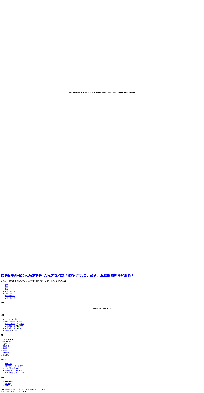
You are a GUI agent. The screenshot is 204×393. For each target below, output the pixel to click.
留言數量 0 (5, 350)
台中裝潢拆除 (10, 324)
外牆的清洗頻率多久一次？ (15, 373)
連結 (2, 377)
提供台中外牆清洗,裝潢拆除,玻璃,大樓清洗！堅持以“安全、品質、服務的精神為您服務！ (67, 275)
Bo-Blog (8, 384)
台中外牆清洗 (10, 321)
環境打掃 (8, 330)
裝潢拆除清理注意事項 (13, 370)
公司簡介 (8, 319)
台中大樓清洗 (10, 328)
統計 (2, 335)
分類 (2, 315)
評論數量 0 (5, 346)
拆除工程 (8, 364)
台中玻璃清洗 (10, 326)
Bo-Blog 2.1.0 (14, 389)
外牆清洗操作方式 (12, 368)
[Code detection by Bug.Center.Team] (32, 389)
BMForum (8, 386)
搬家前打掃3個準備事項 (14, 366)
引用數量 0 (5, 348)
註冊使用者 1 (6, 353)
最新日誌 (3, 359)
